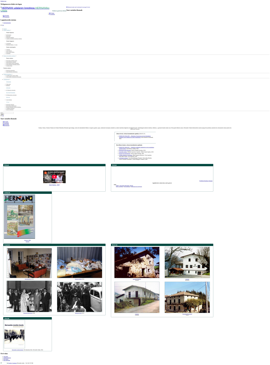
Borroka (131, 185)
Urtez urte (8, 84)
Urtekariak (8, 81)
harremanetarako (7, 22)
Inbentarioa (8, 35)
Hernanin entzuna (10, 104)
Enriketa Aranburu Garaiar (205, 181)
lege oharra (5, 359)
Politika (117, 185)
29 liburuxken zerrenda (11, 95)
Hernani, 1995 (27, 240)
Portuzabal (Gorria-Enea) (187, 314)
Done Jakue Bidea (10, 52)
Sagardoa (8, 53)
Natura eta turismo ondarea (9, 55)
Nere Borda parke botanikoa (12, 63)
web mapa (5, 356)
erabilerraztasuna (7, 357)
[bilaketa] (27, 241)
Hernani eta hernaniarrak (124, 153)
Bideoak (6, 165)
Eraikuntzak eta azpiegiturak (136, 186)
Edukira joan (3, 1)
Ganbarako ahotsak (123, 158)
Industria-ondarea (10, 37)
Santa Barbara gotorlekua (11, 71)
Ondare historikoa (7, 74)
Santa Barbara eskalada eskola (13, 64)
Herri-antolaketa (127, 186)
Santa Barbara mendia (11, 62)
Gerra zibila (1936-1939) (124, 185)
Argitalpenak (6, 79)
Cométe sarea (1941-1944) (12, 75)
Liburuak (8, 87)
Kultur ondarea (6, 30)
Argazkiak (8, 43)
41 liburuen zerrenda (10, 90)
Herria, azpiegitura (119, 186)
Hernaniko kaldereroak (11, 105)
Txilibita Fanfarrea (10, 108)
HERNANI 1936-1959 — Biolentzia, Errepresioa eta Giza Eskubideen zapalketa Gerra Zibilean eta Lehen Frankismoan (135, 137)
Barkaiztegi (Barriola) (137, 279)
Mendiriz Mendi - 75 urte (11, 44)
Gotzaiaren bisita (78, 313)
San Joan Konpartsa (10, 92)
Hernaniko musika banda (17, 349)
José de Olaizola (9, 109)
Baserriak (8, 36)
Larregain (187, 279)
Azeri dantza (9, 50)
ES (3, 25)
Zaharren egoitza (78, 279)
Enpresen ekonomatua (27, 313)
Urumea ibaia (9, 65)
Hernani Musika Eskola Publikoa (13, 107)
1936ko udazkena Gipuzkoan (125, 155)
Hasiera (5, 28)
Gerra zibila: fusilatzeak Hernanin (13, 76)
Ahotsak (8, 49)
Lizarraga (137, 314)
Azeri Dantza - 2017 (54, 185)
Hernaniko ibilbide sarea (11, 60)
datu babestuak (6, 360)
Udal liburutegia (28, 279)
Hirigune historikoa (10, 70)
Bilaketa (8, 85)
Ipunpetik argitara (123, 152)
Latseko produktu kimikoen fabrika (14, 38)
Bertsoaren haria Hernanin (125, 150)
